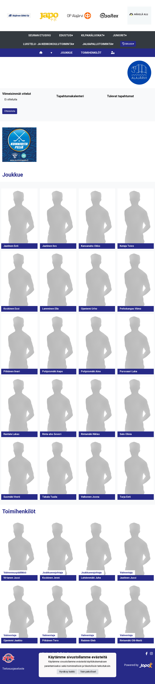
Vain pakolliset (88, 671)
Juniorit (120, 35)
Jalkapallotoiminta (97, 44)
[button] (19, 218)
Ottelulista (9, 111)
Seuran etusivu (39, 35)
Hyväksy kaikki (67, 671)
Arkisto (129, 43)
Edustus (66, 35)
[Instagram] (150, 653)
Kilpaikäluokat (92, 35)
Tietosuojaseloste (13, 668)
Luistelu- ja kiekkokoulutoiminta (48, 44)
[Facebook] (145, 653)
